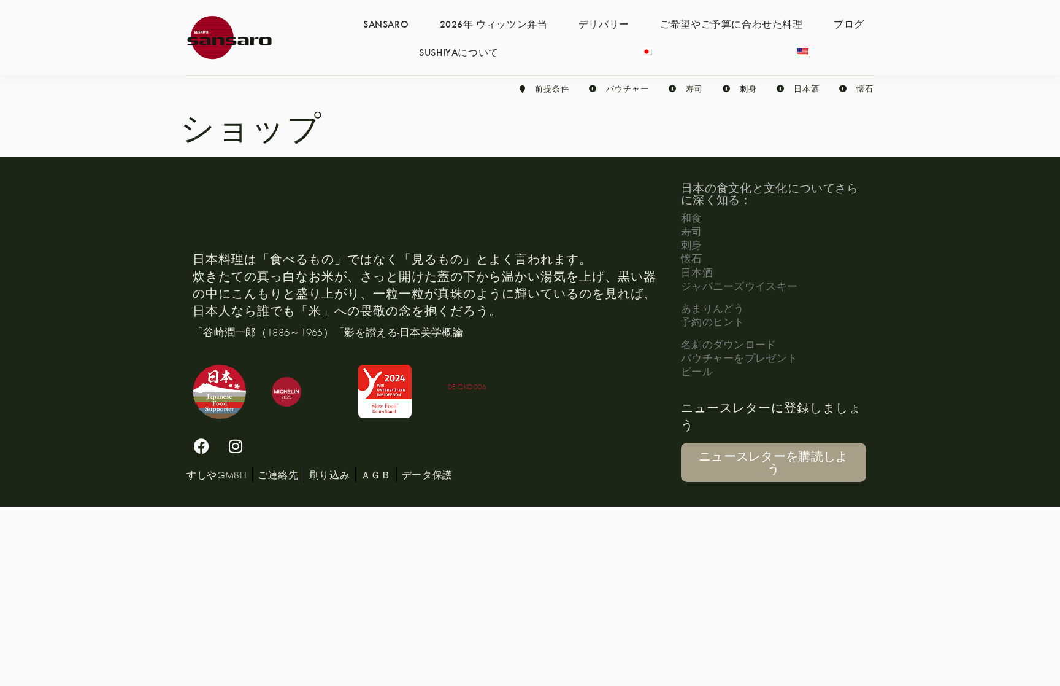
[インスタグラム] (235, 446)
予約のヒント (713, 321)
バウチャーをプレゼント (739, 358)
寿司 (691, 231)
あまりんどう (713, 308)
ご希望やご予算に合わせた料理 (731, 23)
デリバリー (603, 23)
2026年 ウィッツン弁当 (494, 23)
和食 (691, 218)
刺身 (691, 245)
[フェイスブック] (201, 446)
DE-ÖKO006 (467, 386)
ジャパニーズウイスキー (739, 286)
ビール (697, 371)
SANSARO (386, 23)
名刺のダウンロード (729, 344)
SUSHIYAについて (459, 51)
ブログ (849, 23)
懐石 (691, 258)
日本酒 (697, 272)
